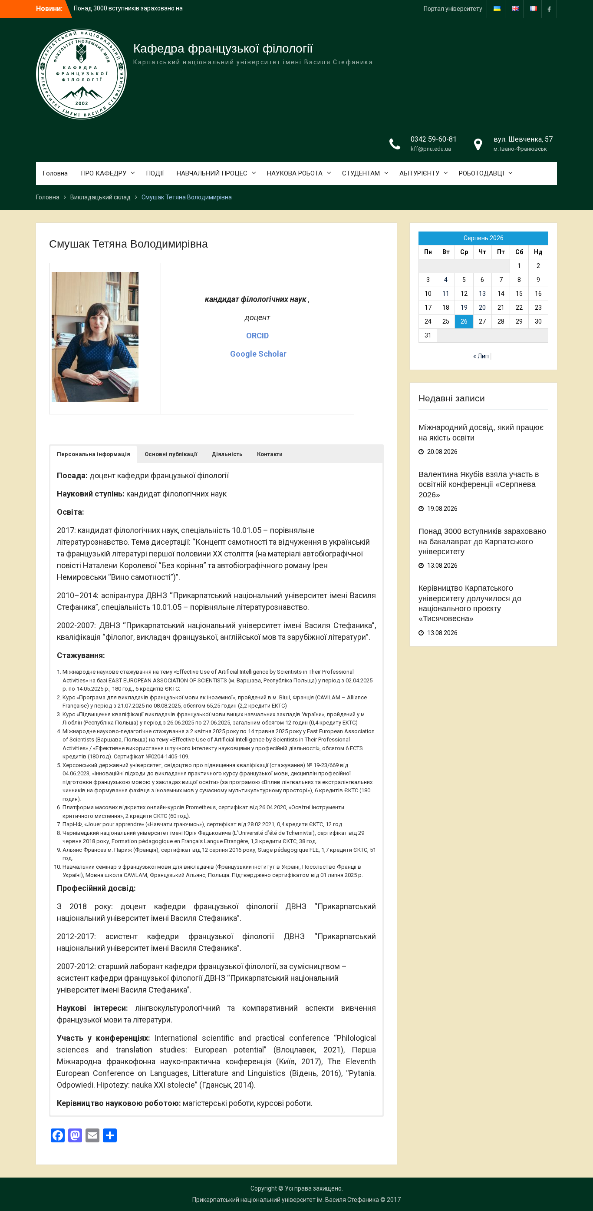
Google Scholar (257, 353)
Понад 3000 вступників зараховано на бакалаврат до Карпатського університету (482, 541)
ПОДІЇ (155, 173)
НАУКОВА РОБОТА (295, 173)
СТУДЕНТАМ (361, 173)
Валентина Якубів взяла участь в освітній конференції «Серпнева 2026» (478, 484)
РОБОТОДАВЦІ (481, 173)
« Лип (481, 356)
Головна (55, 173)
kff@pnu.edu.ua (431, 149)
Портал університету (453, 8)
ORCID (257, 335)
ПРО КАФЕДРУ (103, 173)
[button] (93, 454)
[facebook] (549, 8)
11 (445, 293)
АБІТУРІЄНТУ (419, 173)
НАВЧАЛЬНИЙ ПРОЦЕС (212, 173)
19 (464, 307)
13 (482, 293)
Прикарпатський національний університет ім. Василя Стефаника (285, 1199)
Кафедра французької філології (223, 48)
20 (482, 307)
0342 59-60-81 (434, 139)
